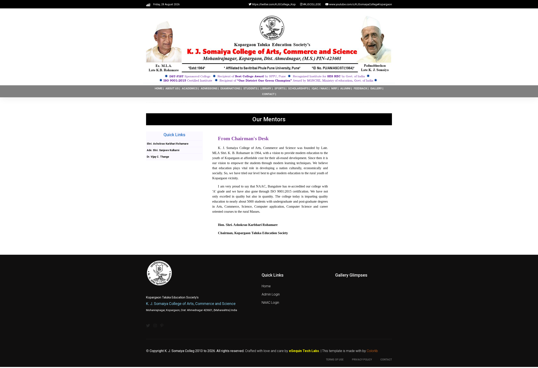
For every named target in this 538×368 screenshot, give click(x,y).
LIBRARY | (266, 88)
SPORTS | (280, 88)
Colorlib (372, 351)
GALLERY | (376, 88)
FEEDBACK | (361, 88)
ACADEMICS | (190, 88)
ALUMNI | (346, 88)
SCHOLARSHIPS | (299, 88)
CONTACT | (269, 94)
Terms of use (335, 359)
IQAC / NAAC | (321, 88)
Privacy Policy (362, 359)
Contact (386, 359)
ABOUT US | (172, 88)
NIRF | (335, 88)
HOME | (159, 88)
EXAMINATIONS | (231, 88)
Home (266, 286)
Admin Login (271, 294)
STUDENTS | (251, 88)
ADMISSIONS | (210, 88)
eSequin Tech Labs (304, 351)
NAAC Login (270, 303)
